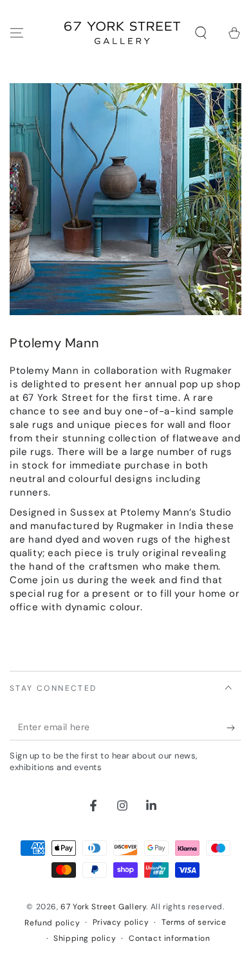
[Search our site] (201, 33)
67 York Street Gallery (103, 907)
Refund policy (52, 923)
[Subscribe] (234, 727)
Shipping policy (84, 938)
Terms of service (194, 922)
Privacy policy (121, 922)
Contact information (169, 938)
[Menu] (16, 33)
